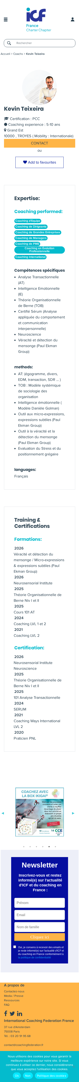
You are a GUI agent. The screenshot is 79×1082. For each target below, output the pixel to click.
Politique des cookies (51, 1075)
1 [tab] (24, 847)
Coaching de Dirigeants (31, 226)
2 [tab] (30, 847)
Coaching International (30, 257)
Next (73, 813)
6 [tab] (55, 847)
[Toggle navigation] (5, 19)
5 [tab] (49, 847)
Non (28, 1075)
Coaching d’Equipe (27, 220)
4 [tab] (43, 847)
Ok (17, 1075)
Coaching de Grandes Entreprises (37, 232)
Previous (3, 813)
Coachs (18, 54)
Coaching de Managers (31, 238)
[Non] (74, 1066)
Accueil (5, 54)
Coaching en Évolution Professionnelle (39, 250)
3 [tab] (36, 847)
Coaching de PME (27, 243)
